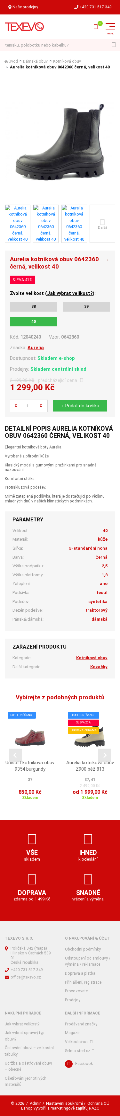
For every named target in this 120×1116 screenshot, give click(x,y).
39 (86, 306)
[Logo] (24, 26)
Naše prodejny (25, 7)
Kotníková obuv (67, 61)
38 (33, 306)
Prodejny (72, 1000)
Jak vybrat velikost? (70, 293)
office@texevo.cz (26, 977)
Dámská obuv (35, 61)
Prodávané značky (81, 1024)
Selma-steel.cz (77, 1051)
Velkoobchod (77, 1042)
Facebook (84, 1063)
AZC (95, 1108)
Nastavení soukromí (64, 1103)
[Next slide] (104, 755)
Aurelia (36, 347)
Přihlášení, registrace (83, 982)
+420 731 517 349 (95, 7)
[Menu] (110, 26)
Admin (36, 1103)
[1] (114, 45)
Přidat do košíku (82, 406)
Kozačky (99, 666)
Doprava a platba (80, 973)
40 (33, 321)
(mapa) (40, 948)
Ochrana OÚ (98, 1103)
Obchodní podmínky (83, 949)
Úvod (13, 61)
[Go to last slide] (15, 755)
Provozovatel (77, 991)
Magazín (73, 1033)
